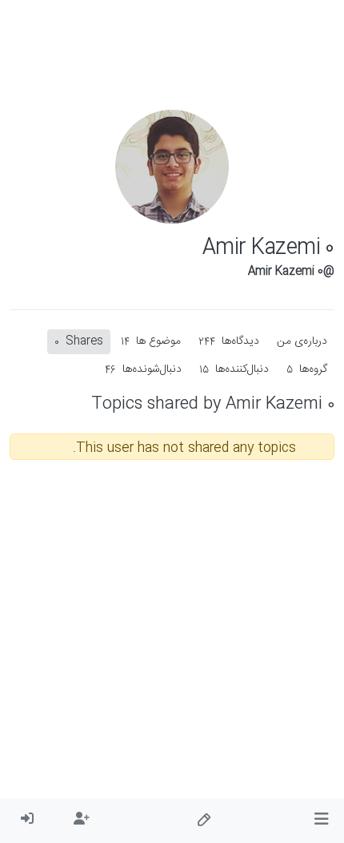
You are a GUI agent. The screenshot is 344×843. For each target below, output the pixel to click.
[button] (321, 821)
